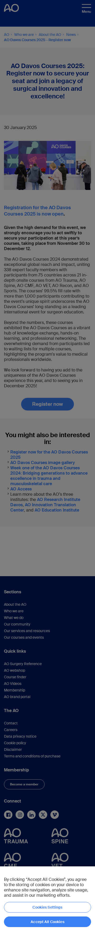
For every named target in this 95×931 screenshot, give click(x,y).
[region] (47, 898)
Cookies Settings (47, 907)
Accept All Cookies (47, 921)
